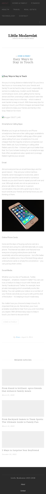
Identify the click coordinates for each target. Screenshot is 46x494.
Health (5, 9)
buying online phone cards (22, 252)
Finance (35, 3)
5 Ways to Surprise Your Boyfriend (20, 450)
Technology (8, 16)
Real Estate (30, 9)
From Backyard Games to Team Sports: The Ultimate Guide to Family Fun (23, 421)
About (5, 3)
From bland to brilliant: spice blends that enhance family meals (22, 390)
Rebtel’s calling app (24, 136)
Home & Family (19, 3)
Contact (23, 16)
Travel (16, 9)
